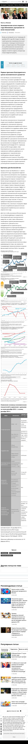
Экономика (11, 32)
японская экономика (7, 555)
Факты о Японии (19, 5)
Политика (4, 32)
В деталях (10, 5)
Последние (3, 5)
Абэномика (4, 553)
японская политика (15, 553)
